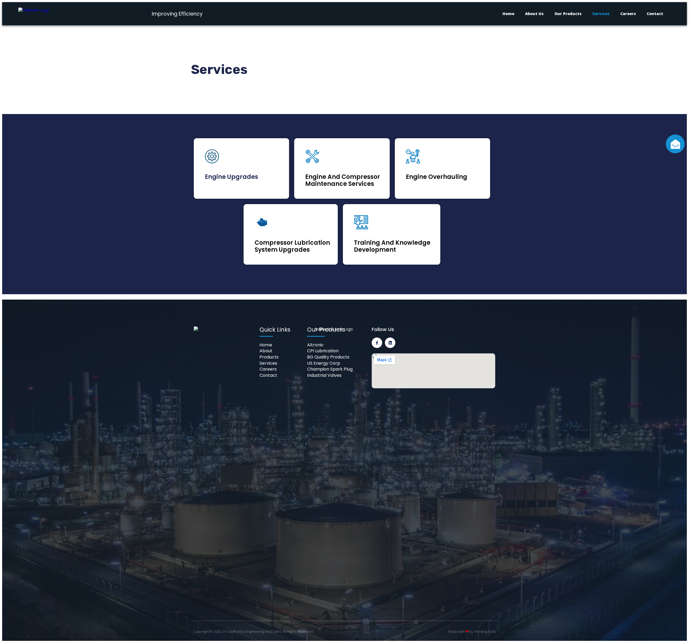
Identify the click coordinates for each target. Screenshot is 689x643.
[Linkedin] (390, 343)
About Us (534, 13)
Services (601, 13)
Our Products (568, 13)
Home (508, 13)
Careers (628, 13)
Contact (655, 13)
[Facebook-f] (377, 343)
